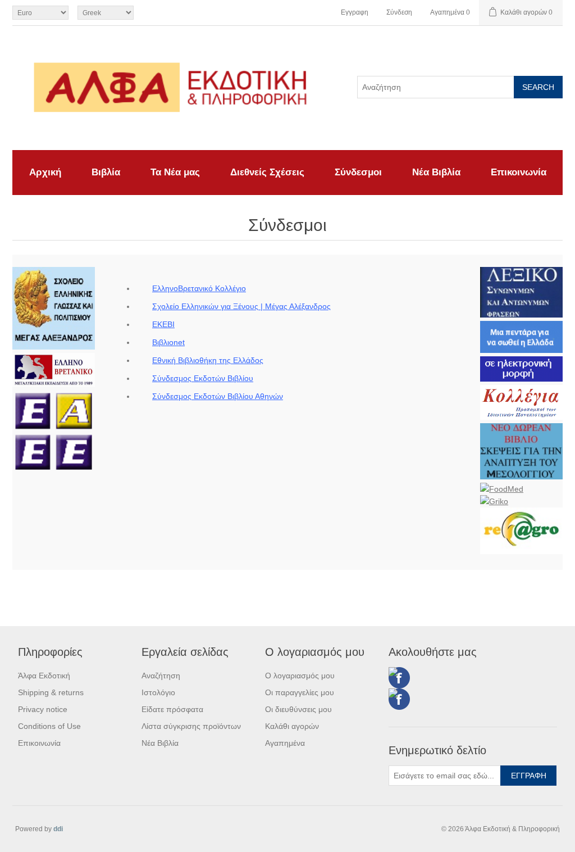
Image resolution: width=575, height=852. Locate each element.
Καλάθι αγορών (292, 726)
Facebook (399, 677)
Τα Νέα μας (175, 172)
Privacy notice (42, 709)
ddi (58, 829)
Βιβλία (106, 172)
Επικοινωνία (518, 172)
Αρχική (45, 172)
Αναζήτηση (161, 675)
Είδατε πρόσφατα (172, 709)
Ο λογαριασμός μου (300, 675)
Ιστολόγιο (158, 692)
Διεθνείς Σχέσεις (267, 172)
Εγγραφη (354, 12)
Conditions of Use (49, 726)
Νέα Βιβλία (436, 172)
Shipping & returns (51, 692)
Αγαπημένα (285, 742)
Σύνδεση (399, 12)
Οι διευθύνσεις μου (298, 709)
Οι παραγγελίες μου (299, 692)
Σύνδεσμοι (358, 172)
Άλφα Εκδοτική (44, 675)
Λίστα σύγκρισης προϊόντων (191, 726)
